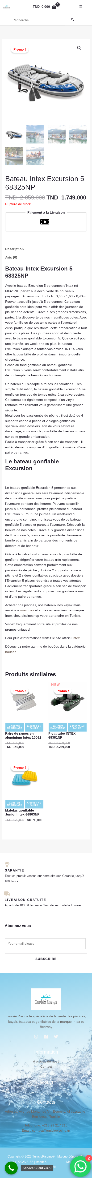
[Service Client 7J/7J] (11, 1168)
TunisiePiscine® (43, 1156)
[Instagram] (36, 1037)
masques (27, 610)
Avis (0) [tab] (11, 257)
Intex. (76, 638)
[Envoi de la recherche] (72, 19)
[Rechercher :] (44, 20)
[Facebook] (46, 1037)
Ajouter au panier (34, 727)
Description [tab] (14, 249)
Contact (46, 1066)
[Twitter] (56, 1037)
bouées (10, 652)
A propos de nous (46, 1061)
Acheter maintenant (14, 727)
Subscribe (46, 959)
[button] (79, 48)
